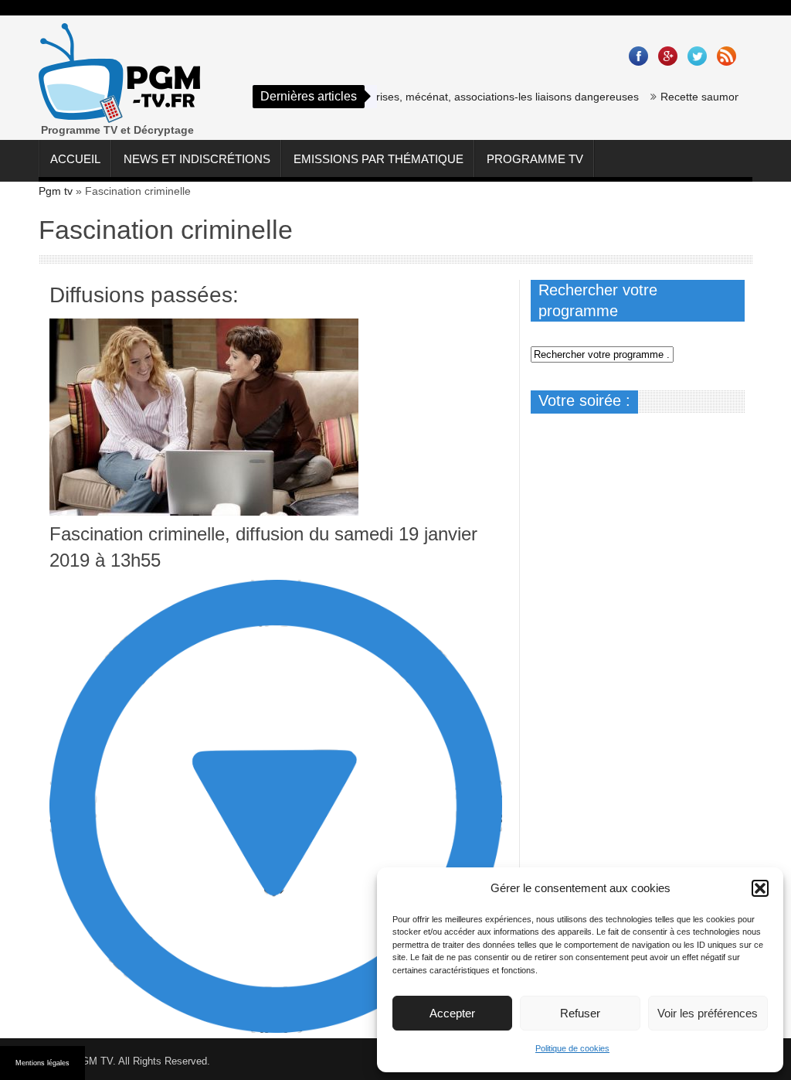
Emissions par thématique (378, 158)
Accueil (75, 158)
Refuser (580, 1013)
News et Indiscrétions (197, 158)
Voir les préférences (707, 1013)
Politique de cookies (572, 1048)
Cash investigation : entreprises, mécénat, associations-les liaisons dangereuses (426, 96)
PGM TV (93, 1061)
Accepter (452, 1013)
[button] (760, 888)
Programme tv (535, 158)
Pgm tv (56, 191)
